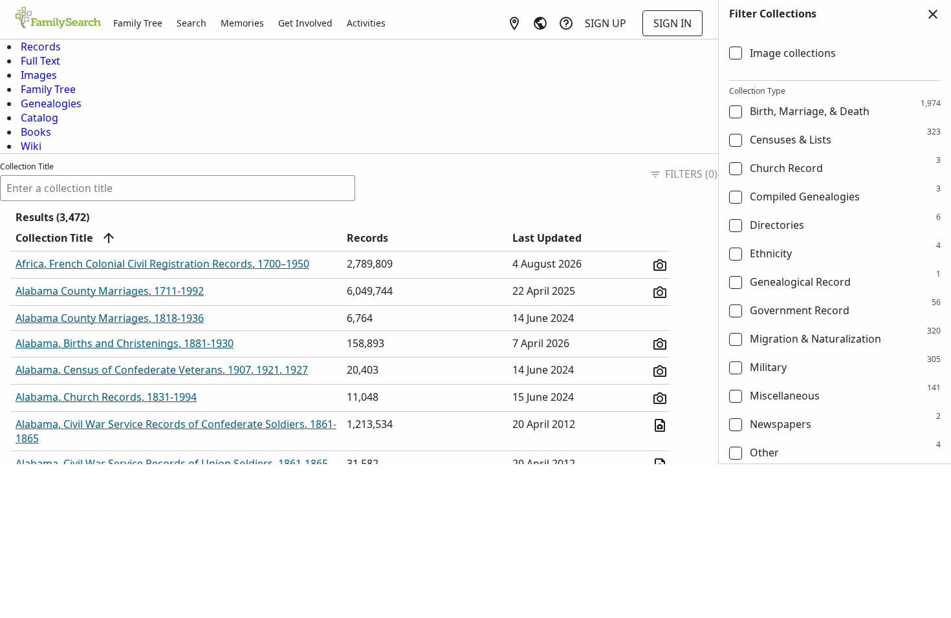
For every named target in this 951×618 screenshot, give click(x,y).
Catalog (39, 118)
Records (41, 46)
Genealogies (51, 103)
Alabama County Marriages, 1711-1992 (110, 291)
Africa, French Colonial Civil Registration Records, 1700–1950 (162, 264)
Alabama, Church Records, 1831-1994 (106, 397)
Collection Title (27, 166)
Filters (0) (691, 174)
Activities (366, 23)
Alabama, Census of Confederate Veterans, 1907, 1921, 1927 (162, 370)
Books (36, 132)
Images (39, 75)
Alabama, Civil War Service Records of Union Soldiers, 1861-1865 (172, 463)
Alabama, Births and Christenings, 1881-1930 (125, 343)
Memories (242, 23)
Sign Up (605, 23)
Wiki (31, 146)
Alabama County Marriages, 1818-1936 (110, 318)
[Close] (933, 14)
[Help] (566, 23)
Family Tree (137, 23)
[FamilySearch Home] (58, 18)
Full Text (40, 61)
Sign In (672, 23)
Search (191, 23)
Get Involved (305, 23)
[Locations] (514, 23)
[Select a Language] (540, 23)
